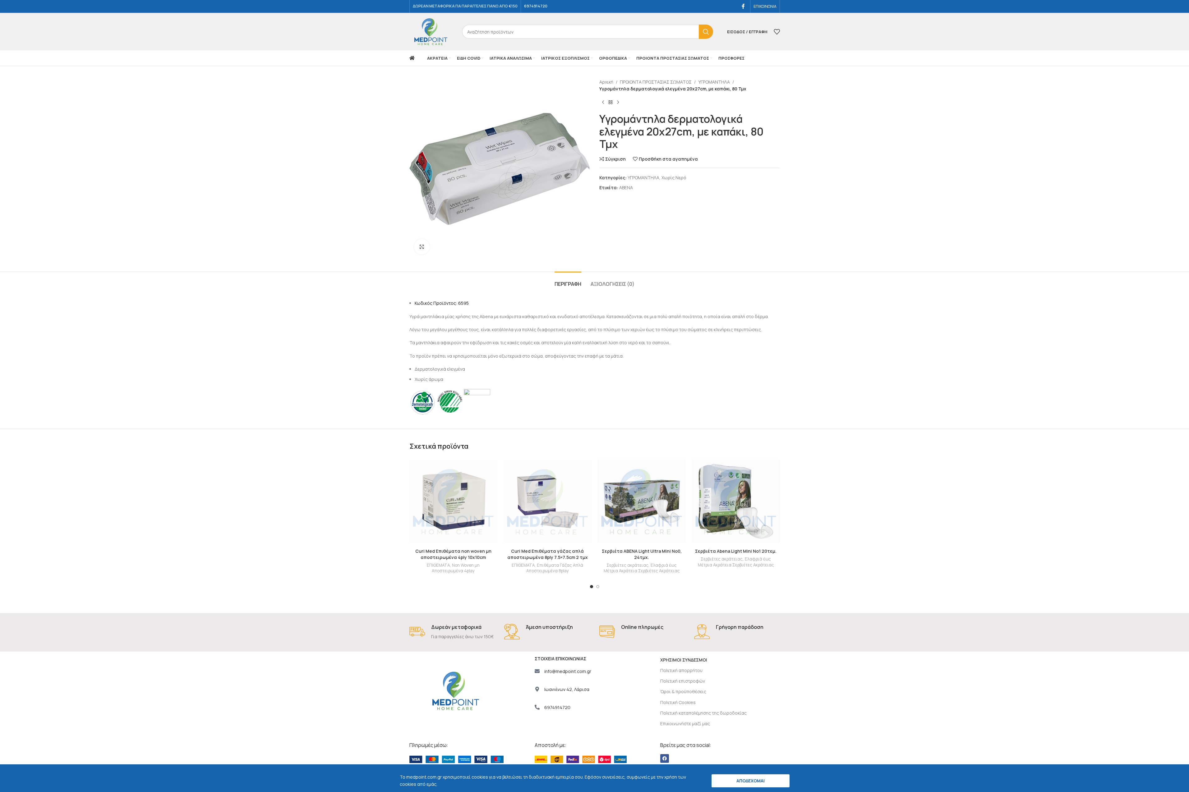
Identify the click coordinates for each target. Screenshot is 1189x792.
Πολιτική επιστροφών (682, 681)
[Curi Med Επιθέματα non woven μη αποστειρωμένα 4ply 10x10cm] (453, 501)
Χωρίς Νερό (673, 178)
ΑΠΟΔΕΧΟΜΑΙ (750, 781)
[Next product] (618, 102)
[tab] (568, 281)
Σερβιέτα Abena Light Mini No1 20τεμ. (736, 551)
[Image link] (456, 759)
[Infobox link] (452, 632)
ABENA (626, 187)
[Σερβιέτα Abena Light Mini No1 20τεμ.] (736, 501)
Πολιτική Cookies (678, 702)
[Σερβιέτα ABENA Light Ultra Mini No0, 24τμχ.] (642, 501)
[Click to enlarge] (422, 246)
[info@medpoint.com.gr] (537, 671)
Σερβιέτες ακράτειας (627, 565)
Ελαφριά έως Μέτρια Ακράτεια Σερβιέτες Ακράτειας (642, 568)
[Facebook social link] (743, 6)
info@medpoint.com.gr (567, 671)
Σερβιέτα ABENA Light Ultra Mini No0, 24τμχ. (642, 554)
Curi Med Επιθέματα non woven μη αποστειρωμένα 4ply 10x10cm (453, 554)
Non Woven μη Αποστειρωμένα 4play (456, 568)
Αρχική (606, 82)
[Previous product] (603, 102)
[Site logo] (431, 31)
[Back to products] (610, 102)
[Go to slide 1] (591, 586)
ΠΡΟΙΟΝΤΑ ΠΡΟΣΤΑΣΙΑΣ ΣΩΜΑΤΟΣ (656, 82)
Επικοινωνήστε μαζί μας (685, 723)
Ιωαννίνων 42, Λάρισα (566, 689)
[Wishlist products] (777, 31)
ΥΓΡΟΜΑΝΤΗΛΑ (714, 82)
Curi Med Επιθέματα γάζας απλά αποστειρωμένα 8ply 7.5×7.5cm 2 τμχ (547, 554)
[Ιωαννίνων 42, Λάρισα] (537, 689)
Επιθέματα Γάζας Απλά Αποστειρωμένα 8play (554, 568)
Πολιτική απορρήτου (681, 670)
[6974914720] (537, 707)
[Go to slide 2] (597, 586)
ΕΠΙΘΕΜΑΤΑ (438, 565)
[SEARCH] (706, 32)
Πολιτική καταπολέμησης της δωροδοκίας (703, 713)
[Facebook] (664, 758)
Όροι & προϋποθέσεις (683, 691)
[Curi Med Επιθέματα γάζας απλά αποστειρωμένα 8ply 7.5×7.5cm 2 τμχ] (548, 501)
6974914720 (557, 707)
